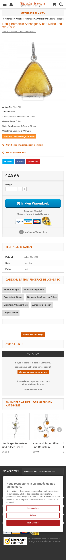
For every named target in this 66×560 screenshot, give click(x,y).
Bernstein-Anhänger (13, 297)
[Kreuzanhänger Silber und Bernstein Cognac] (46, 426)
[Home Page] (3, 18)
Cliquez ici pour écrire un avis (33, 372)
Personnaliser (33, 508)
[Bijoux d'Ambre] (32, 3)
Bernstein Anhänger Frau (16, 305)
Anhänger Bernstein (41, 305)
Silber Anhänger (11, 289)
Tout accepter (33, 523)
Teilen (20, 161)
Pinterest (34, 161)
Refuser (33, 515)
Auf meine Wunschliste (36, 232)
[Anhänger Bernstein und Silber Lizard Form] (16, 426)
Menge (8, 184)
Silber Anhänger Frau (34, 289)
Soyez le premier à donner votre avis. (19, 31)
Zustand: (6, 111)
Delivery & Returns (15, 152)
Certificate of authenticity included (23, 145)
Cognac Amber (11, 312)
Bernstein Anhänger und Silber (42, 297)
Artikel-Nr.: (7, 107)
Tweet (9, 161)
